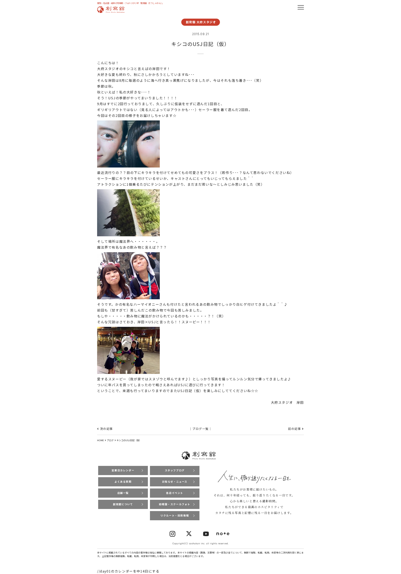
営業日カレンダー (123, 470)
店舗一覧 (123, 493)
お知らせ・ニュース (174, 481)
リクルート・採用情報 (174, 515)
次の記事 (106, 429)
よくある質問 (123, 481)
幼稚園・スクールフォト (174, 504)
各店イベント (174, 493)
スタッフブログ (175, 470)
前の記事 (294, 429)
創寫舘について (123, 504)
